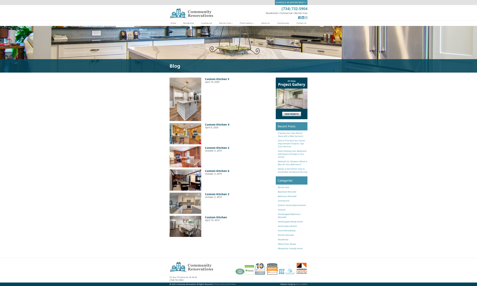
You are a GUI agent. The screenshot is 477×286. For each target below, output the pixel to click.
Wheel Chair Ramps (287, 244)
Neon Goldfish (301, 284)
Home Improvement (287, 226)
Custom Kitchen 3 (217, 194)
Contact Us (301, 23)
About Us (265, 23)
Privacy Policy (219, 284)
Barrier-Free (225, 23)
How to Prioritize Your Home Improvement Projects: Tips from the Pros (291, 143)
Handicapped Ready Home (290, 221)
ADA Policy (231, 284)
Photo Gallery (246, 23)
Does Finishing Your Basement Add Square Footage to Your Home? (292, 154)
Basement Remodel (287, 191)
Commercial (206, 23)
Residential (188, 23)
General (281, 209)
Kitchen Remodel (286, 235)
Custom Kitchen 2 (217, 148)
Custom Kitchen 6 (217, 171)
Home (173, 23)
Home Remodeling (286, 230)
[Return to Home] (191, 18)
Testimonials (283, 23)
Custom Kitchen (216, 217)
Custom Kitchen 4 (217, 124)
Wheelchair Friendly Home (290, 248)
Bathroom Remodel (287, 196)
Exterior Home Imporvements (292, 205)
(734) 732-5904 (294, 8)
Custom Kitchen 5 (217, 79)
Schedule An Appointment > (291, 2)
